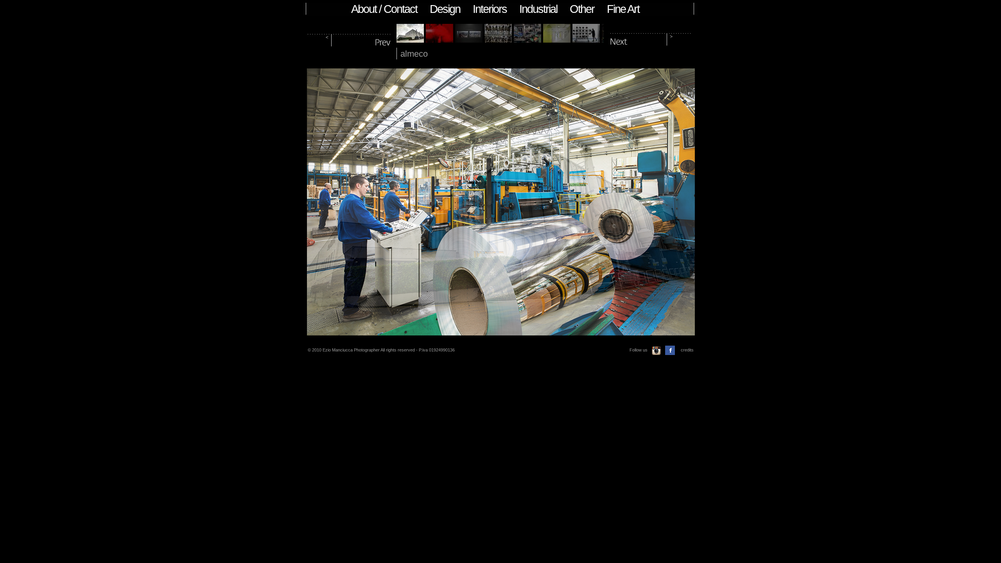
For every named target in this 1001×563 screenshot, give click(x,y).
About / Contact (384, 9)
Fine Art (623, 9)
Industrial (538, 9)
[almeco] (410, 40)
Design (445, 9)
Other (582, 9)
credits (687, 350)
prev (350, 38)
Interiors (490, 9)
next (651, 38)
